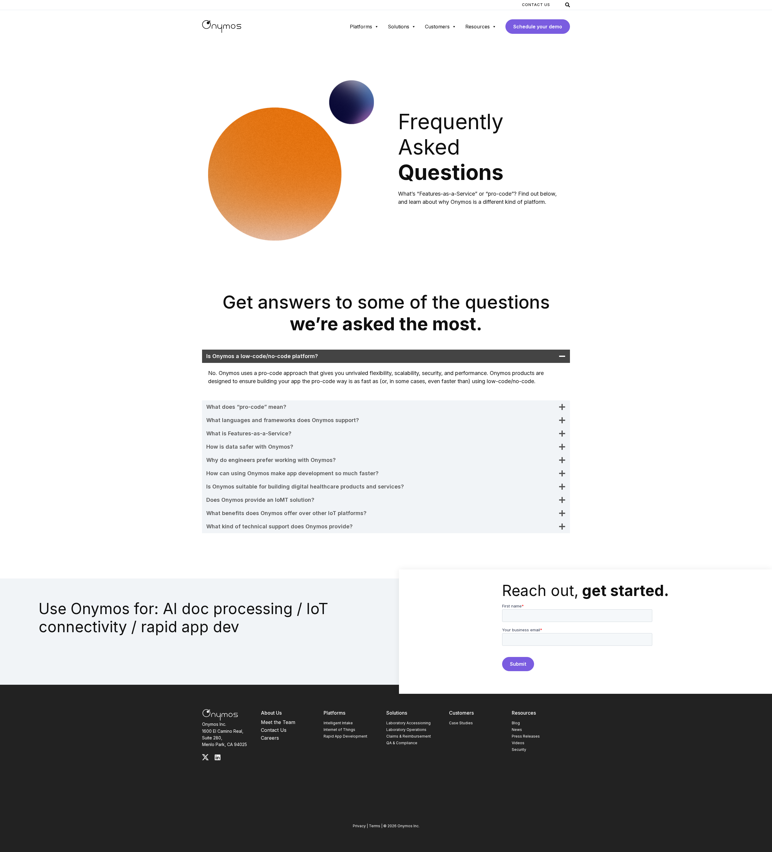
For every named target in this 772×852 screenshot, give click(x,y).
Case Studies (461, 723)
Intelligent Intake (338, 723)
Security (519, 749)
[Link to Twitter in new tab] (205, 757)
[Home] (221, 26)
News (517, 729)
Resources (477, 27)
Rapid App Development (345, 736)
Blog (516, 723)
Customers (437, 27)
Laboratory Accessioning (408, 723)
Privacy (359, 826)
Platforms (361, 27)
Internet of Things (339, 729)
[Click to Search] (567, 5)
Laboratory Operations (406, 729)
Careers (270, 738)
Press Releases (526, 736)
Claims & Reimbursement (408, 736)
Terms (374, 826)
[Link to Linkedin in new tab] (217, 757)
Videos (518, 743)
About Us (271, 713)
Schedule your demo (537, 27)
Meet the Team (278, 722)
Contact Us (536, 4)
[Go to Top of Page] (220, 715)
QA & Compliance (401, 743)
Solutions (398, 27)
